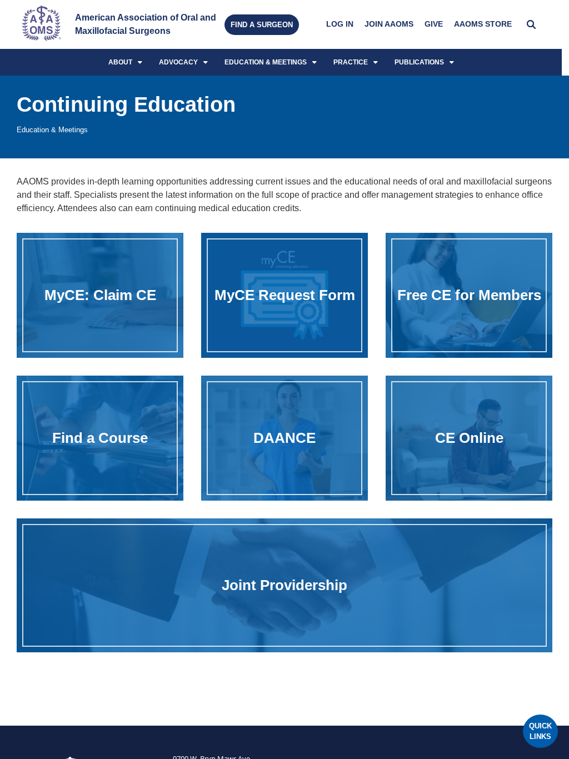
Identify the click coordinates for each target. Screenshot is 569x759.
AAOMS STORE (483, 24)
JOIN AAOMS (389, 24)
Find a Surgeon (262, 25)
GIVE (434, 24)
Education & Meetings (52, 130)
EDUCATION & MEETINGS (265, 62)
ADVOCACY (178, 62)
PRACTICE (350, 62)
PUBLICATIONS (419, 62)
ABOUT (120, 62)
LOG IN (339, 24)
